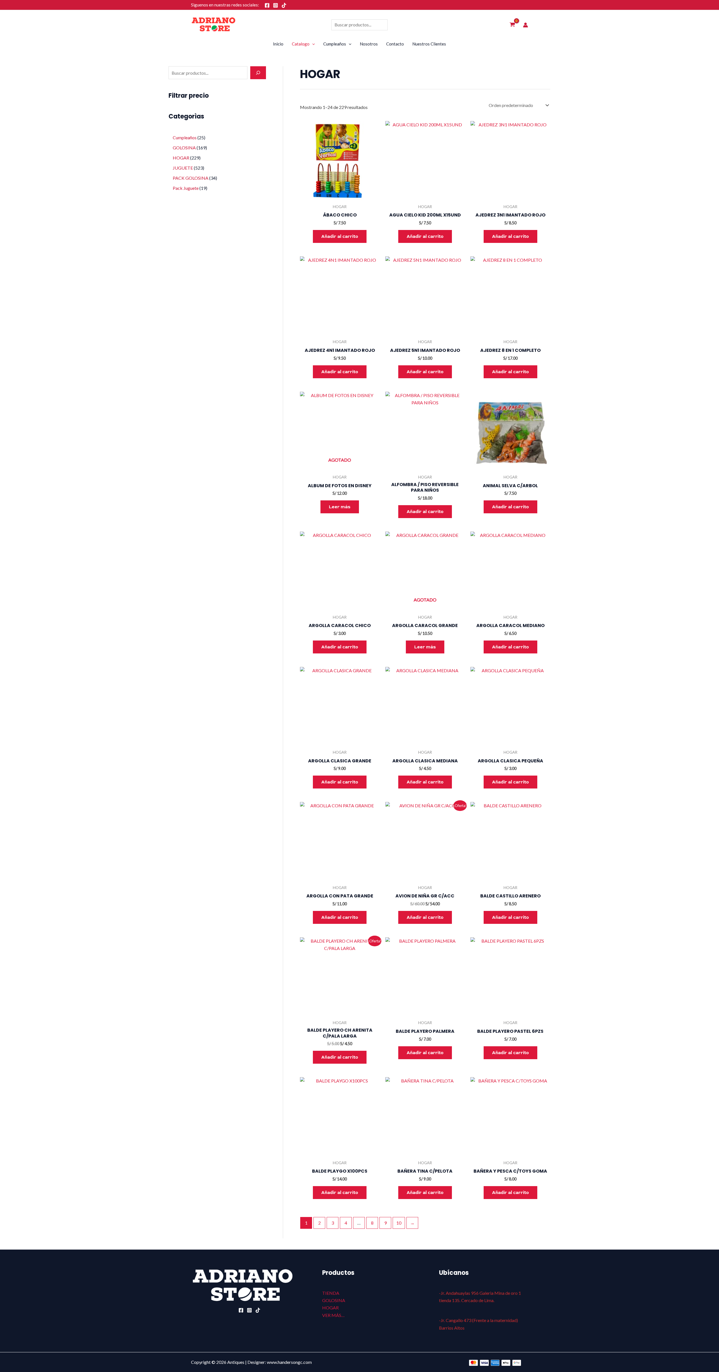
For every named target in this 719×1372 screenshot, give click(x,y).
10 (398, 1222)
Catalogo (301, 43)
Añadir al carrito (339, 236)
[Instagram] (275, 5)
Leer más (340, 507)
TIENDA (330, 1293)
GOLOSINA (333, 1300)
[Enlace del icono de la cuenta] (525, 25)
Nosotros (369, 43)
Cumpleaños (334, 43)
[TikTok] (283, 5)
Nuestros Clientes (429, 43)
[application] (312, 44)
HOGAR (330, 1307)
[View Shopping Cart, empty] (512, 25)
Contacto (395, 43)
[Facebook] (267, 5)
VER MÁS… (333, 1315)
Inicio (278, 43)
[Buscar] (258, 72)
